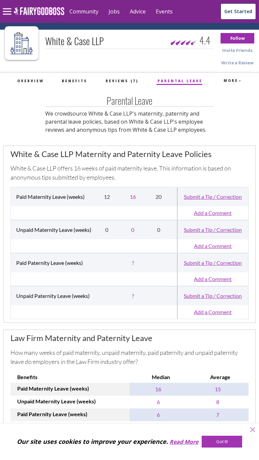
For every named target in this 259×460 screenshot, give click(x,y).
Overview (30, 81)
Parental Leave (179, 81)
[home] (38, 15)
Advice (138, 11)
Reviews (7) (122, 81)
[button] (237, 38)
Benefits (74, 81)
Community (83, 11)
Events (164, 11)
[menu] (8, 6)
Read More (184, 442)
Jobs (114, 11)
